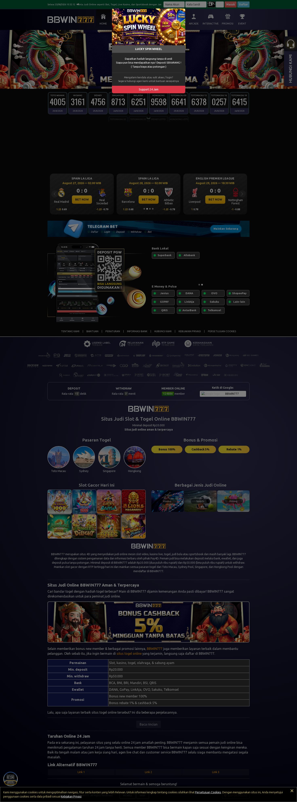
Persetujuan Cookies (208, 792)
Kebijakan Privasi (71, 796)
